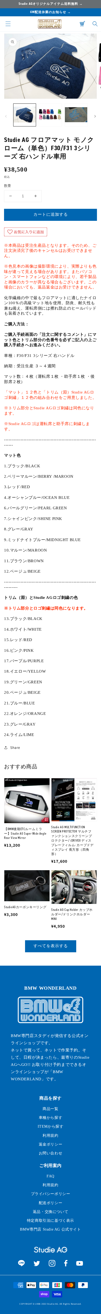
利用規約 (50, 1136)
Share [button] (15, 747)
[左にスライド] (6, 116)
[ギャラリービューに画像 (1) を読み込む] (24, 114)
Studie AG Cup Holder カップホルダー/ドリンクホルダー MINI (72, 914)
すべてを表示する (50, 945)
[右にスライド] (95, 116)
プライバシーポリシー (50, 1194)
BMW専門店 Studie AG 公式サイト (50, 1229)
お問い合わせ (50, 1153)
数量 (7, 185)
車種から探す (50, 1118)
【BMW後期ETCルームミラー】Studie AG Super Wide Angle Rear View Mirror (25, 833)
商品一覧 (50, 1109)
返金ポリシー (50, 1144)
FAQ (50, 1176)
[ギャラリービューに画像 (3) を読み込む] (76, 114)
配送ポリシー (50, 1203)
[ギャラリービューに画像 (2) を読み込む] (50, 114)
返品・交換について (50, 1212)
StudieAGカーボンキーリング (25, 907)
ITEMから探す (51, 1126)
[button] (8, 24)
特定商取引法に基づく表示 (50, 1221)
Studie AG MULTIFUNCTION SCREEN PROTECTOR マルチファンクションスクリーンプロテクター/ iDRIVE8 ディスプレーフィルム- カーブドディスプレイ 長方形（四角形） (72, 840)
